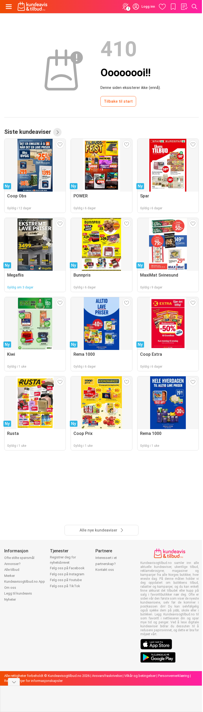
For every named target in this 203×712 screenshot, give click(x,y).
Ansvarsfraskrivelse (107, 676)
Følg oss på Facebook (67, 568)
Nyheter (10, 599)
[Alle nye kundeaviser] (57, 132)
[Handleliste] (184, 6)
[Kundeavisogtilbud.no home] (32, 7)
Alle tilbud (11, 570)
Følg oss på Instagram (67, 574)
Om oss (10, 588)
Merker (9, 576)
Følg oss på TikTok (65, 586)
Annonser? (12, 564)
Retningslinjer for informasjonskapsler (33, 681)
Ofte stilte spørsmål (19, 558)
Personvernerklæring (173, 676)
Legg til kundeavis (18, 593)
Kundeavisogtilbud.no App (24, 581)
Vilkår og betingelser (140, 676)
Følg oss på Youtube (66, 580)
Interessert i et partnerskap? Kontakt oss (106, 564)
